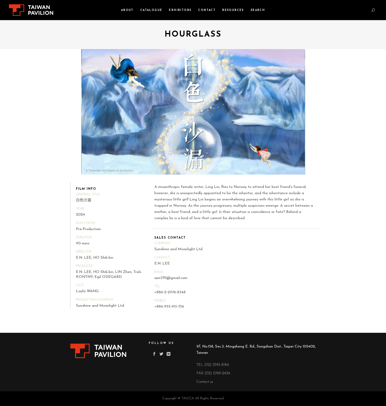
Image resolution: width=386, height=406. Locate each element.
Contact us (204, 382)
